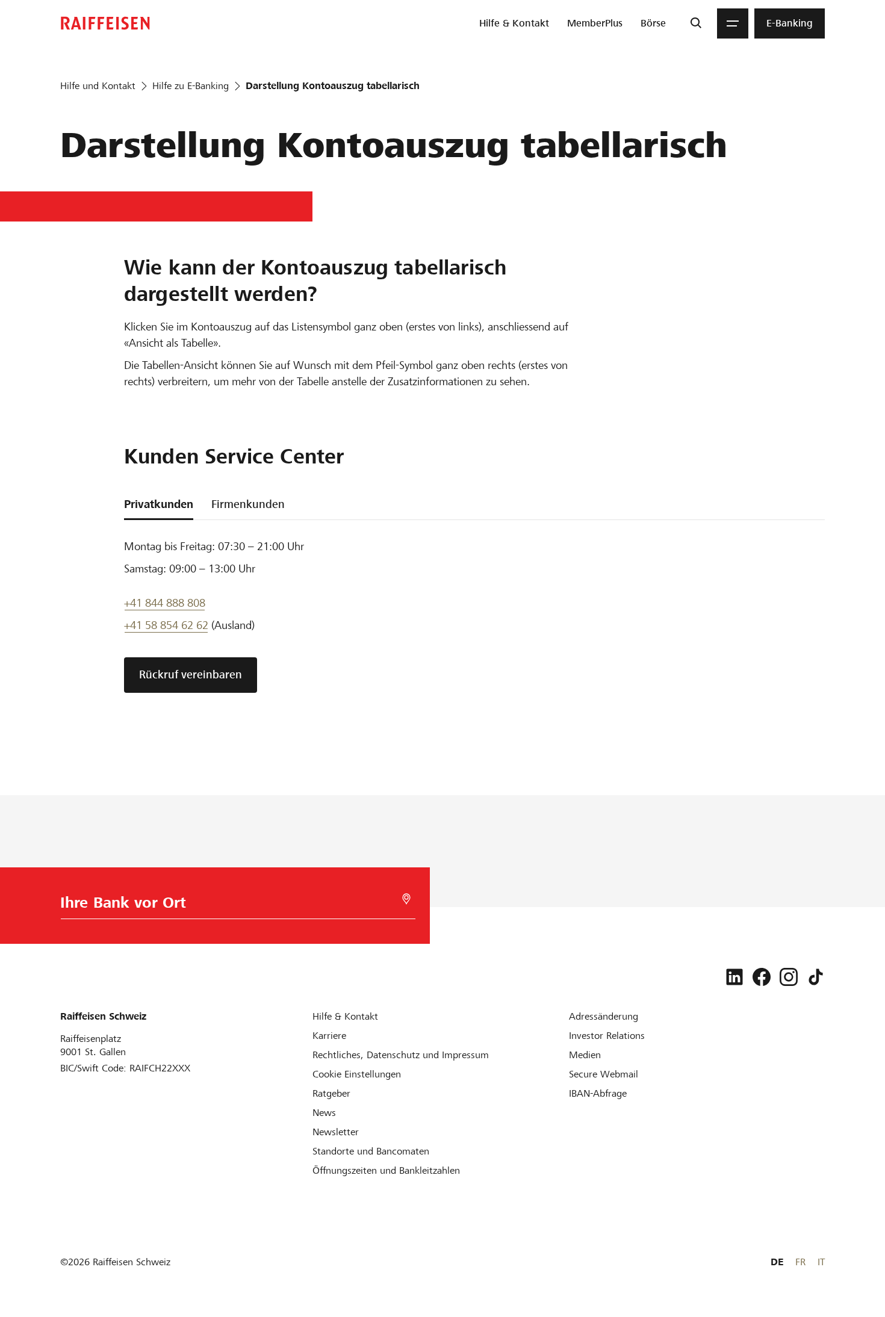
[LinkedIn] (734, 977)
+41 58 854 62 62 (166, 625)
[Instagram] (789, 977)
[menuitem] (514, 23)
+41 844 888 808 (164, 603)
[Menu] (732, 23)
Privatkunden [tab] (158, 504)
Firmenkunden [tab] (248, 504)
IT (821, 1262)
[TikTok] (816, 977)
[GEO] (406, 899)
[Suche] (695, 23)
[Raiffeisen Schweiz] (105, 23)
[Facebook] (762, 977)
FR (800, 1262)
